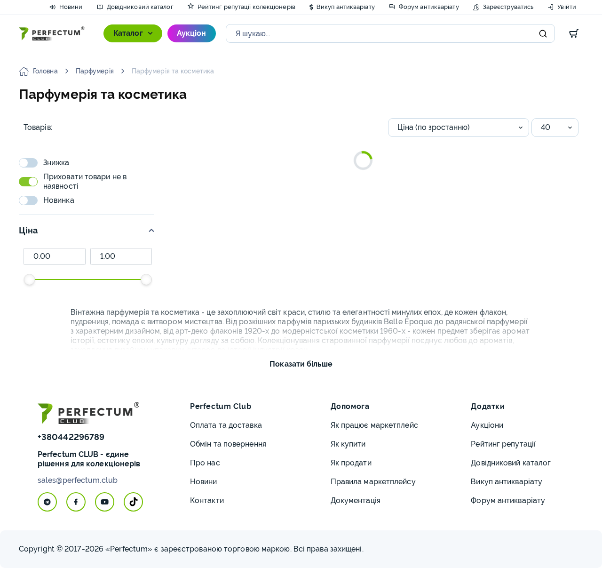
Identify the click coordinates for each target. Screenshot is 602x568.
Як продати (351, 462)
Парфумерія (95, 71)
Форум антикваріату (508, 500)
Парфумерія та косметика (173, 71)
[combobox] (458, 127)
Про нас (205, 462)
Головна (45, 71)
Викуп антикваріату (506, 481)
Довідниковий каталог (511, 462)
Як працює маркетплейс (374, 425)
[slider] (29, 279)
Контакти (207, 500)
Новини (203, 481)
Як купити (348, 444)
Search (543, 33)
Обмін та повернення (228, 444)
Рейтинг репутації (503, 444)
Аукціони (487, 425)
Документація (355, 500)
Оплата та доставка (226, 425)
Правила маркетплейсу (373, 481)
